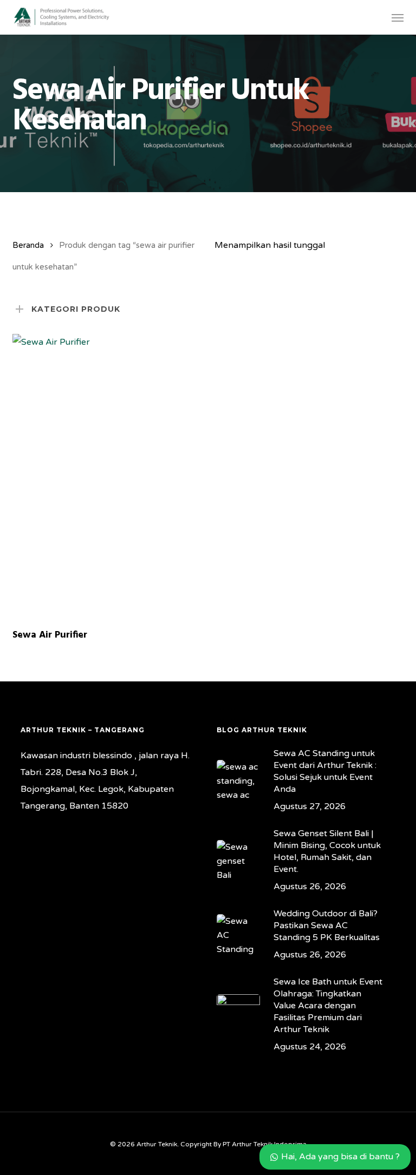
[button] (398, 17)
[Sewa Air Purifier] (105, 476)
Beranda (28, 245)
